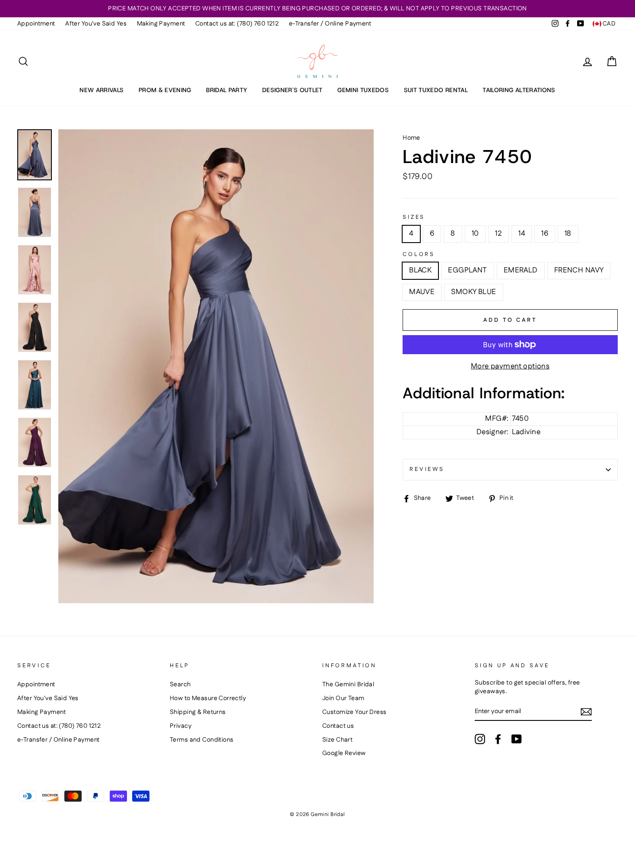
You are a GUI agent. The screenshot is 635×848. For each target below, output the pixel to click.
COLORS (419, 254)
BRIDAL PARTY (226, 90)
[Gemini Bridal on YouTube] (516, 739)
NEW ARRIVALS (101, 90)
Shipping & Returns (198, 712)
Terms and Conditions (202, 740)
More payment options (510, 366)
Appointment (36, 23)
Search (180, 684)
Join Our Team (343, 698)
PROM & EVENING (165, 90)
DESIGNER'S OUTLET (292, 90)
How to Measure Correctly (208, 698)
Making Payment (161, 23)
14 (521, 233)
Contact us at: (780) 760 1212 (237, 23)
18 (568, 233)
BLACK (420, 270)
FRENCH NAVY (579, 270)
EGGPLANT (467, 270)
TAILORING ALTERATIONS (519, 90)
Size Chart (337, 740)
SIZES (414, 217)
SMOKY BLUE (473, 292)
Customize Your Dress (354, 712)
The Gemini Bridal (348, 684)
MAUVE (422, 292)
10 (475, 233)
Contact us (338, 726)
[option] (317, 8)
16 (544, 233)
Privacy (180, 726)
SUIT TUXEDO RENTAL (436, 90)
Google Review (344, 753)
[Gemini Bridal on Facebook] (498, 739)
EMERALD (521, 270)
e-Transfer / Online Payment (330, 23)
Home (411, 138)
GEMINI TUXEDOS (363, 90)
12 (498, 233)
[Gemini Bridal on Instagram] (480, 739)
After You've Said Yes (96, 23)
